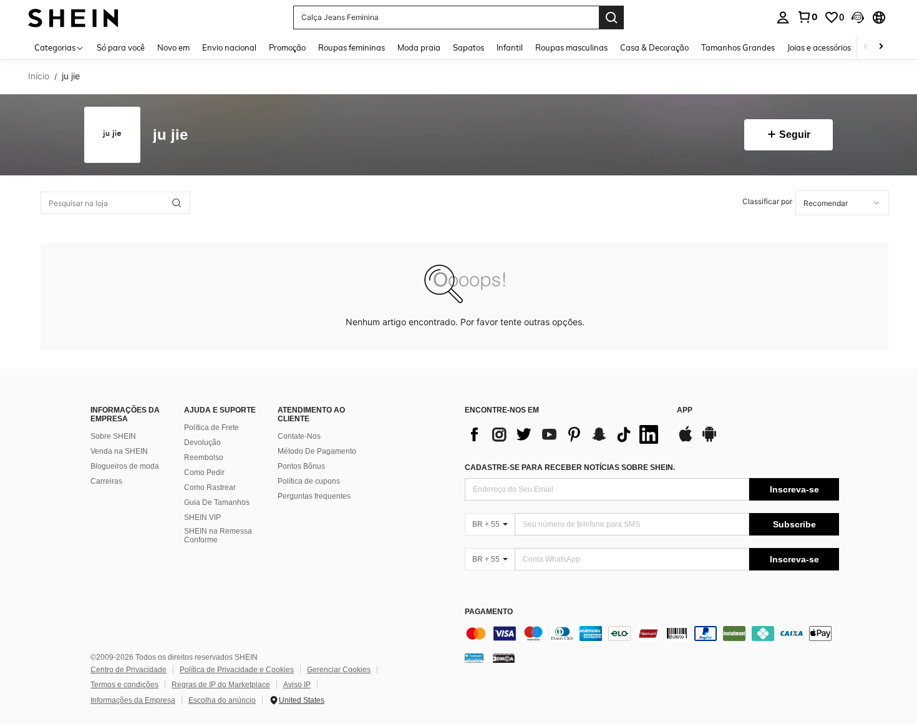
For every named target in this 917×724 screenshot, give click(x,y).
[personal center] (782, 17)
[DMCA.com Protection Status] (504, 657)
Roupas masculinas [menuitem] (571, 47)
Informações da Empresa (132, 700)
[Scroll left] (865, 47)
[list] (564, 434)
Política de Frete (211, 427)
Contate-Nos (299, 436)
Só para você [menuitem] (121, 47)
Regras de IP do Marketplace (221, 684)
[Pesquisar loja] (176, 202)
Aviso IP (297, 684)
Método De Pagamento (317, 451)
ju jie (170, 135)
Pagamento (489, 612)
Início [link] (38, 76)
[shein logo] (73, 17)
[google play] (709, 440)
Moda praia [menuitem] (418, 47)
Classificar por (767, 201)
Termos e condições (124, 684)
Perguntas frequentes (314, 496)
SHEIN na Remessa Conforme (218, 535)
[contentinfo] (652, 633)
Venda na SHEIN (119, 451)
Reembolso (203, 457)
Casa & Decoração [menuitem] (654, 47)
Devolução (202, 442)
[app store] (685, 440)
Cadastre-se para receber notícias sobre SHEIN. (570, 467)
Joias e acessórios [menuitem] (819, 47)
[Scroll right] (880, 47)
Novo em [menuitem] (173, 47)
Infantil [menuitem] (510, 47)
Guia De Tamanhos (217, 502)
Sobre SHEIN (113, 436)
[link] (807, 16)
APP (684, 410)
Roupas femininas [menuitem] (351, 47)
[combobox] (842, 202)
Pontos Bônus (301, 466)
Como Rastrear (210, 487)
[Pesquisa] (611, 17)
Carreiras (106, 481)
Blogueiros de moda (124, 466)
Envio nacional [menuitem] (229, 47)
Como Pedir (204, 472)
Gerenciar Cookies (339, 669)
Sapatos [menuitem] (468, 47)
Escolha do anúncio (222, 700)
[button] (857, 17)
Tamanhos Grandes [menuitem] (738, 47)
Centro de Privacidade (128, 669)
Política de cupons (309, 481)
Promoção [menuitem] (287, 47)
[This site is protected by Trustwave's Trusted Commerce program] (474, 657)
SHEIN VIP (202, 517)
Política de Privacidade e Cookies (237, 669)
